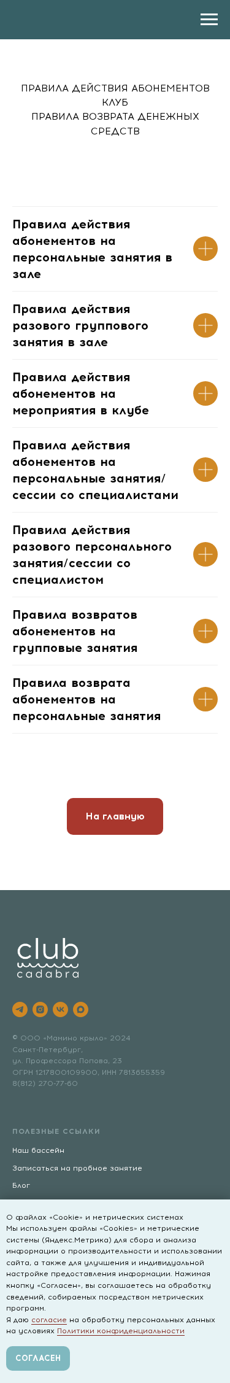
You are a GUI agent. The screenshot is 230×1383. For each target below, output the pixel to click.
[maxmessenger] (80, 1009)
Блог (21, 1185)
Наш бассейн (38, 1150)
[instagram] (40, 1009)
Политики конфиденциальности (121, 1331)
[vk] (60, 1009)
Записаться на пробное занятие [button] (77, 1168)
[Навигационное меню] (209, 20)
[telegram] (20, 1009)
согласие (49, 1319)
